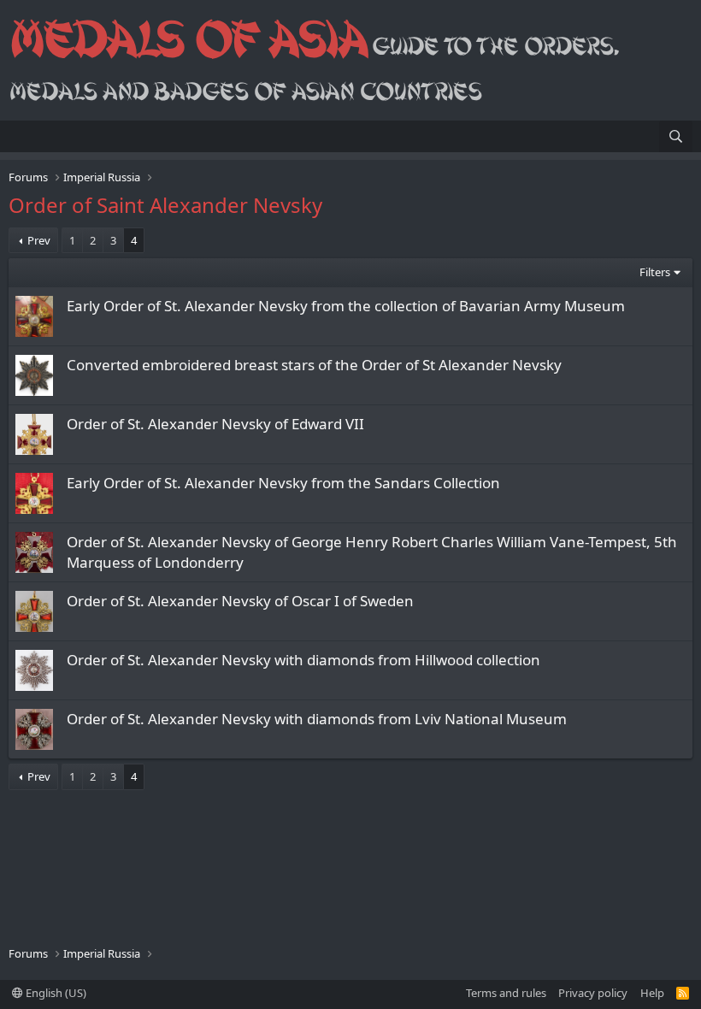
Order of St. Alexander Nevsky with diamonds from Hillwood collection (303, 660)
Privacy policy (592, 992)
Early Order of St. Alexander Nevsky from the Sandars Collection (283, 483)
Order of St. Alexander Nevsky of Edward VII (215, 424)
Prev (38, 240)
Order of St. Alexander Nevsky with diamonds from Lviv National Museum (317, 719)
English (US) (54, 992)
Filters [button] (654, 272)
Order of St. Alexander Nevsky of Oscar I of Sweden (240, 601)
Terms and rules (506, 992)
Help (652, 992)
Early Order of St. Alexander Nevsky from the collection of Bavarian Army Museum (346, 306)
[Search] (675, 136)
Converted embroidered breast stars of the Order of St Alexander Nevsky (314, 365)
